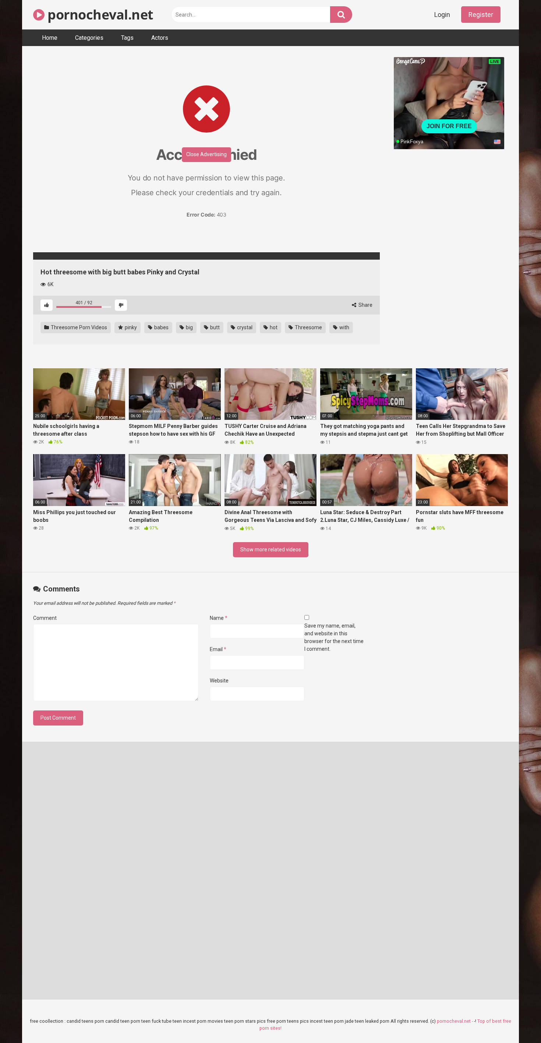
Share (364, 305)
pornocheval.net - (455, 1021)
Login (442, 14)
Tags (127, 37)
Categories (89, 37)
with (343, 327)
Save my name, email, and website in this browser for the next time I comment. (334, 637)
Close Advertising (206, 154)
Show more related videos (270, 549)
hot (273, 327)
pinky (130, 327)
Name (218, 618)
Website (219, 681)
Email (218, 649)
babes (161, 327)
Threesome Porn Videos (78, 327)
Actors (159, 37)
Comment (45, 618)
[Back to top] (516, 1020)
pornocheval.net (99, 15)
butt (214, 327)
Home (49, 37)
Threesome (308, 327)
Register (480, 14)
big (189, 327)
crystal (244, 327)
